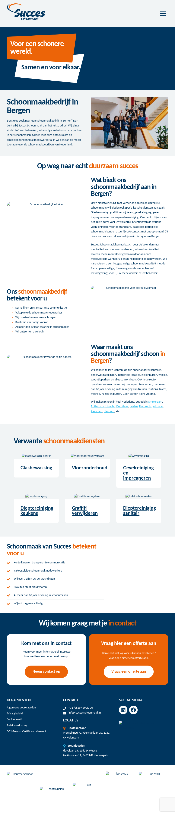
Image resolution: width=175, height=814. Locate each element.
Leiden (134, 406)
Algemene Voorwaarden (21, 707)
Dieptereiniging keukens (36, 511)
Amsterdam (155, 401)
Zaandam (96, 411)
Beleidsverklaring (17, 725)
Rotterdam (97, 406)
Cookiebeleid (14, 719)
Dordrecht (145, 406)
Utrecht (110, 406)
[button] (163, 13)
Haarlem (109, 411)
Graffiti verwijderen (85, 511)
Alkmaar (158, 406)
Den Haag (122, 406)
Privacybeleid (15, 713)
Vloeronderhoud (89, 468)
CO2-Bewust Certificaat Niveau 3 (26, 731)
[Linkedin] (123, 710)
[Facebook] (133, 710)
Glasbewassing (36, 468)
